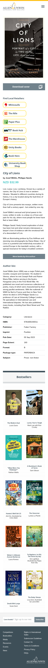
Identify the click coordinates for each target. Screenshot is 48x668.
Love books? (8, 619)
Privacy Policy (29, 649)
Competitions (8, 632)
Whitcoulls (14, 104)
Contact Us (28, 642)
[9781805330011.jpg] (24, 48)
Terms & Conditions (31, 646)
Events (5, 647)
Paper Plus (14, 121)
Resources (7, 643)
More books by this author (24, 256)
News (5, 651)
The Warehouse (17, 138)
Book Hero (14, 155)
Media (5, 640)
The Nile (13, 113)
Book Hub (18, 130)
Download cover (21, 86)
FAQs (26, 653)
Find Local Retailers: (13, 98)
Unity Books (15, 147)
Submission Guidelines (33, 638)
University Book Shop (17, 165)
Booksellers (7, 636)
